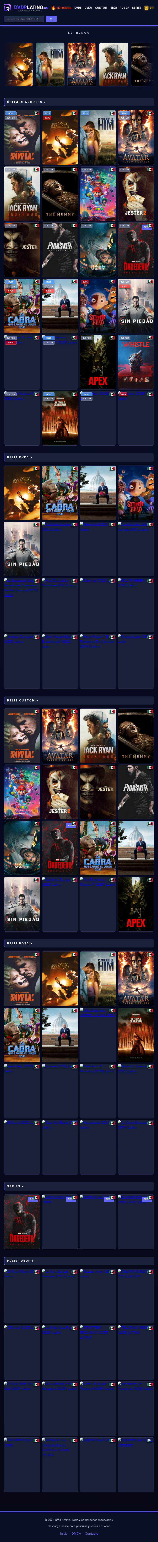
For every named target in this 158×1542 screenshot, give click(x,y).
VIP (149, 8)
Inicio (64, 1533)
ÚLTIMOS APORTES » (26, 102)
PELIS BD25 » (19, 943)
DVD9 (88, 7)
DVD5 (78, 7)
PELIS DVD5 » (20, 457)
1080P (124, 7)
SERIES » (15, 1186)
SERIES (136, 7)
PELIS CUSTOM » (23, 700)
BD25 (114, 7)
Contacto (91, 1533)
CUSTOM (101, 7)
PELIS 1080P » (20, 1260)
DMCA (76, 1533)
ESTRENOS (61, 8)
